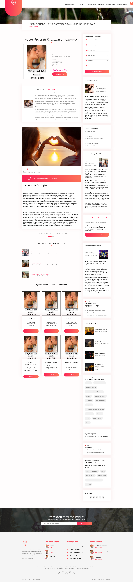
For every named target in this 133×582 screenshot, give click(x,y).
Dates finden (101, 4)
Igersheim (71, 362)
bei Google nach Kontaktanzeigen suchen (97, 315)
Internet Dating (102, 475)
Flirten (87, 418)
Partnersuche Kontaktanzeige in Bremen (71, 323)
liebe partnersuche (100, 400)
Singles (87, 422)
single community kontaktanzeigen (94, 391)
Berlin (86, 434)
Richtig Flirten (90, 136)
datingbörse (89, 405)
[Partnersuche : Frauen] (89, 88)
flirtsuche (88, 383)
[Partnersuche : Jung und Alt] (103, 162)
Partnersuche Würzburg (76, 546)
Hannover (42, 169)
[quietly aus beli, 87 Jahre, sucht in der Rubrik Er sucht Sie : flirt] (92, 546)
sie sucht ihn (89, 400)
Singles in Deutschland (70, 4)
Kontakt (94, 579)
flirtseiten (88, 396)
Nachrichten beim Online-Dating (95, 138)
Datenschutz (101, 579)
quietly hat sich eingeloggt (101, 545)
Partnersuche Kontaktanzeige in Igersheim (71, 367)
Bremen (71, 318)
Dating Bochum (74, 555)
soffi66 (51, 551)
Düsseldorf (105, 436)
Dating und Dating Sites (91, 471)
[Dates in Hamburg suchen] (89, 355)
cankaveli (52, 545)
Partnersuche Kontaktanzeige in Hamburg (31, 323)
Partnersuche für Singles (76, 552)
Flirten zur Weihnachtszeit (93, 145)
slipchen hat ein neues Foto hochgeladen (101, 556)
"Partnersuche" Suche (97, 71)
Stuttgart (100, 436)
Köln (98, 434)
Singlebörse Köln (99, 364)
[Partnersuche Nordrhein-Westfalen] (25, 263)
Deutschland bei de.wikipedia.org (95, 449)
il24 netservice (36, 579)
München (94, 434)
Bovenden (51, 362)
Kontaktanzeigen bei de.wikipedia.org (96, 312)
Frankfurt (95, 436)
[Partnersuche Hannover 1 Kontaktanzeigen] (13, 2)
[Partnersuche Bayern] (25, 252)
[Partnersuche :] (103, 254)
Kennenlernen (89, 413)
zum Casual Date (91, 141)
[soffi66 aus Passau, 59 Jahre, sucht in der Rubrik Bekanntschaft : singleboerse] (47, 551)
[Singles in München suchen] (89, 343)
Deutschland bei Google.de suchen (95, 452)
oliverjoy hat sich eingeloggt (101, 551)
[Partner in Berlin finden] (89, 331)
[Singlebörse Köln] (89, 366)
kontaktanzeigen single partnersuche (95, 409)
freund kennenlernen (91, 387)
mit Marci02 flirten (59, 74)
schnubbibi (52, 556)
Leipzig (91, 436)
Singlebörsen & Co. (91, 4)
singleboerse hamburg (100, 396)
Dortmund (87, 436)
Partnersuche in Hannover (33, 172)
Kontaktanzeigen (110, 4)
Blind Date (99, 413)
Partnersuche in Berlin (101, 329)
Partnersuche (81, 4)
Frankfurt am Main (51, 318)
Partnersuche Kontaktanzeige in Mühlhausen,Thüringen (31, 369)
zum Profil (31, 331)
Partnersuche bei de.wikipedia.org (95, 308)
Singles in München (100, 341)
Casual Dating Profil (75, 558)
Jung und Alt (88, 159)
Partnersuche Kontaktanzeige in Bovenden (51, 367)
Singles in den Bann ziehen (93, 143)
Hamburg (31, 318)
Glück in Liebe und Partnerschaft (94, 480)
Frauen (97, 86)
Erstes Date (90, 134)
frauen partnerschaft (100, 383)
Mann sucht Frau (97, 418)
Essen (86, 438)
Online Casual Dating (122, 4)
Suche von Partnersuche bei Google (96, 310)
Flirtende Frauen (91, 131)
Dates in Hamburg (100, 353)
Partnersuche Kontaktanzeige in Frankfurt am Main (51, 323)
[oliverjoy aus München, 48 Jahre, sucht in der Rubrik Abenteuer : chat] (92, 551)
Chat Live (88, 484)
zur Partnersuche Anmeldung (97, 234)
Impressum (108, 579)
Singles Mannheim (75, 549)
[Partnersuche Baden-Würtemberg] (25, 274)
